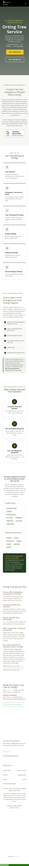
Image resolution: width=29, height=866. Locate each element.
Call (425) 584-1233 (15, 59)
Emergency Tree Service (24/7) (13, 193)
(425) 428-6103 (7, 751)
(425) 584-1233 (9, 690)
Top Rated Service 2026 (16, 133)
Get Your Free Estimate (13, 704)
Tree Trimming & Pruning (14, 215)
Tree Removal (10, 172)
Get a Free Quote (15, 52)
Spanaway (16, 544)
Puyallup (19, 541)
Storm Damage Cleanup (13, 271)
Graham (9, 544)
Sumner (16, 538)
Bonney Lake (10, 541)
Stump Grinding (10, 234)
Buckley (9, 547)
